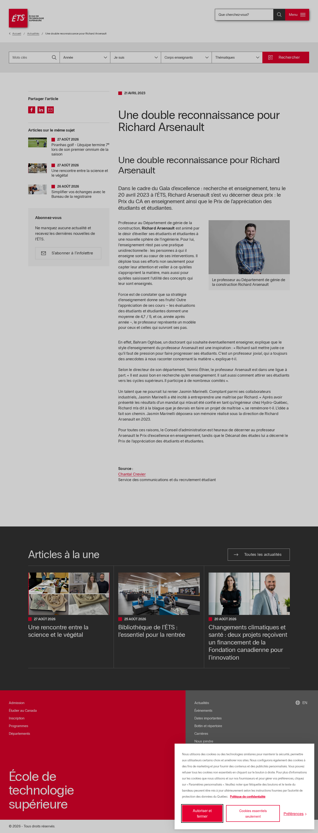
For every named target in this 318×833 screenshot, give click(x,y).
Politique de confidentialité (247, 797)
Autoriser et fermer (202, 813)
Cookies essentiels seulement (253, 813)
